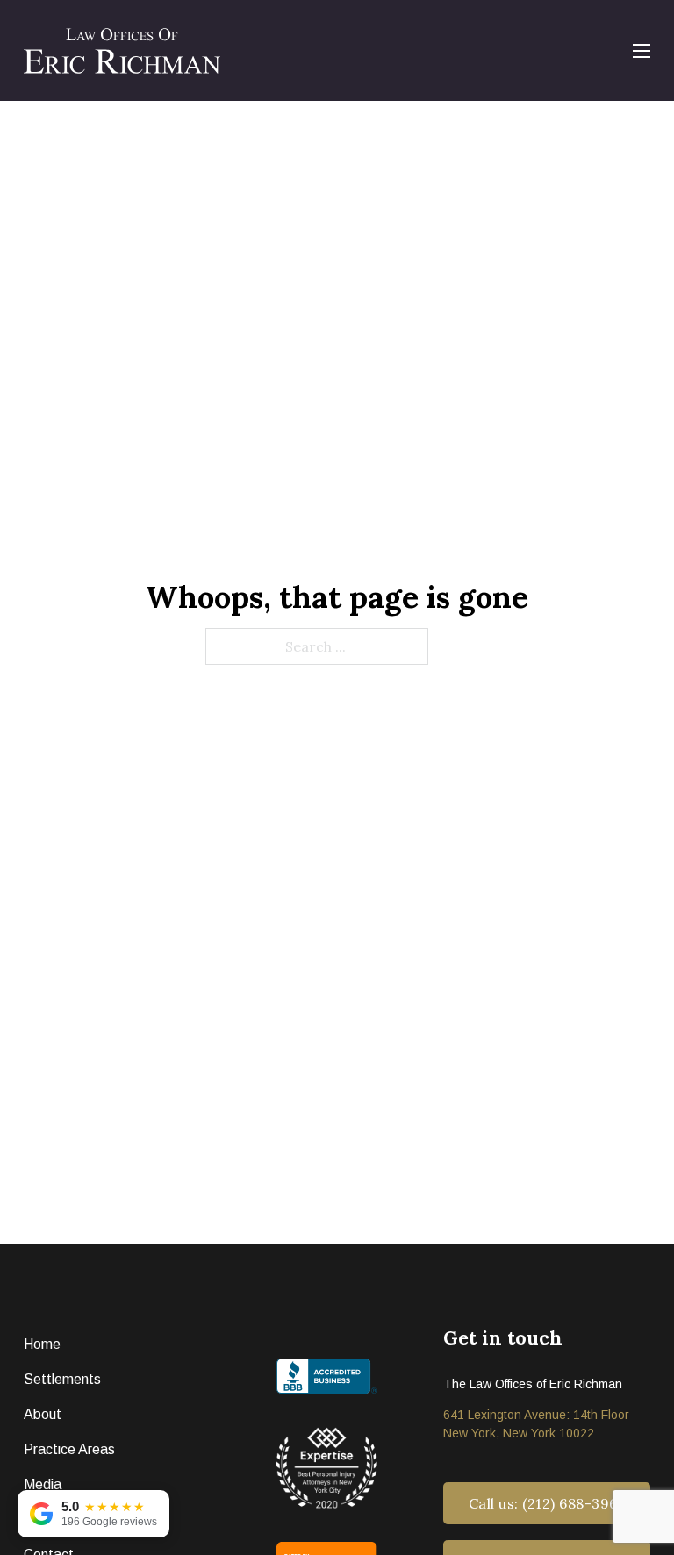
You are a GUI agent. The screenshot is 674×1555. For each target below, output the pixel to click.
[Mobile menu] (641, 51)
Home (42, 1344)
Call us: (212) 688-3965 (547, 1503)
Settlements (62, 1379)
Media (42, 1484)
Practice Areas (69, 1449)
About (42, 1414)
